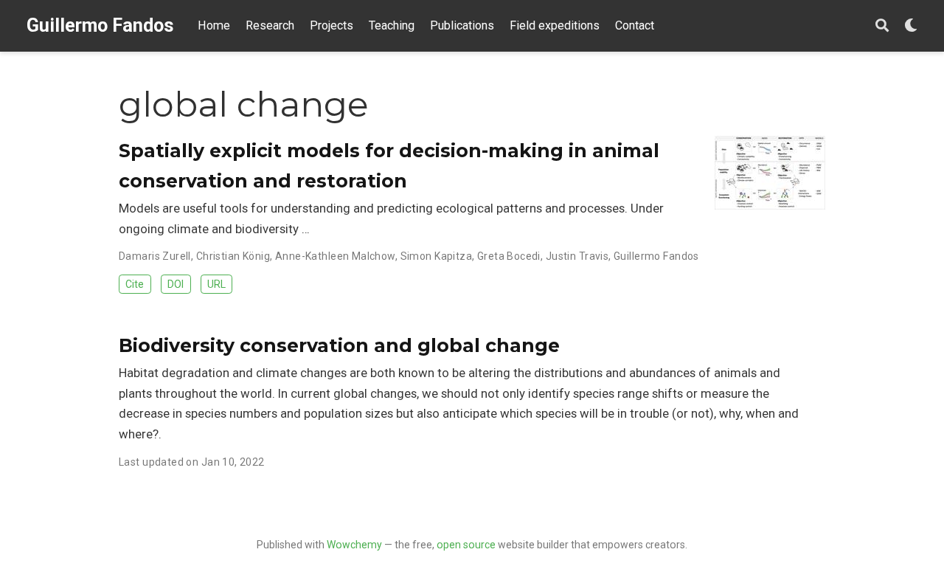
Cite (134, 284)
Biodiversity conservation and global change (339, 345)
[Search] (882, 26)
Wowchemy (354, 545)
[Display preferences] (910, 26)
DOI (175, 284)
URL (216, 284)
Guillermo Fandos (100, 25)
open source (466, 545)
